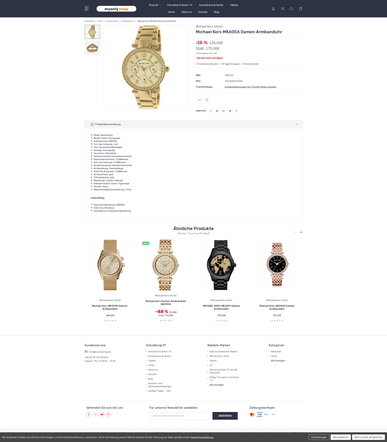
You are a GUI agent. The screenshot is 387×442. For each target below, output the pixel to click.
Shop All (153, 5)
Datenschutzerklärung (202, 437)
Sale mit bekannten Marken (224, 351)
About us (187, 12)
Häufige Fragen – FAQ (159, 391)
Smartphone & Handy (211, 5)
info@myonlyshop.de (100, 352)
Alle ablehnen (340, 437)
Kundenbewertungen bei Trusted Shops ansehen (250, 87)
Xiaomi (213, 360)
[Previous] (296, 232)
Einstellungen (319, 437)
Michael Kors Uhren (219, 356)
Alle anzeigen (217, 385)
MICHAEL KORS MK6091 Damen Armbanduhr (221, 307)
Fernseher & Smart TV (179, 5)
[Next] (300, 232)
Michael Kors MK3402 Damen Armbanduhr (277, 307)
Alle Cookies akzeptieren (368, 437)
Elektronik (276, 351)
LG (211, 365)
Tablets (234, 5)
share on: (201, 110)
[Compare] (282, 10)
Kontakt (202, 12)
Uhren (171, 12)
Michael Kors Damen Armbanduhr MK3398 (166, 303)
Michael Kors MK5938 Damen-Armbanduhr (110, 307)
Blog (216, 12)
